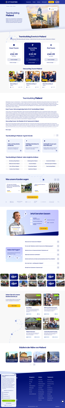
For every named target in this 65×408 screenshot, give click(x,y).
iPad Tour (49, 385)
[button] (8, 405)
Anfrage (30, 381)
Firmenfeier (40, 379)
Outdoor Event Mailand (14, 169)
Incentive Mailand (32, 163)
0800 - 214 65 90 (50, 222)
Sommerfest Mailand (50, 160)
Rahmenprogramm (41, 383)
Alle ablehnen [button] (8, 403)
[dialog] (8, 390)
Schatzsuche (49, 395)
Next (57, 135)
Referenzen (44, 2)
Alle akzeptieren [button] (9, 400)
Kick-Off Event (40, 389)
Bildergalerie (31, 387)
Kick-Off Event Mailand (14, 166)
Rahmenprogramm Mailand (50, 163)
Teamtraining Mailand (50, 166)
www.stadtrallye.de (32, 393)
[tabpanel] (14, 146)
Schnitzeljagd (49, 391)
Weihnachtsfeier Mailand (14, 163)
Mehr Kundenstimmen (32, 197)
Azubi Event (40, 387)
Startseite (31, 379)
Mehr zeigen (8, 129)
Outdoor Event (41, 385)
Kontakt (30, 391)
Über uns (30, 389)
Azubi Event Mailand (32, 169)
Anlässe (38, 2)
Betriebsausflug (41, 391)
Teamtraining (40, 381)
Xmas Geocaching (50, 383)
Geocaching (49, 379)
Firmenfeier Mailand (32, 166)
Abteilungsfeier (41, 393)
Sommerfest (40, 395)
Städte (34, 2)
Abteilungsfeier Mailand (32, 160)
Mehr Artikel (14, 305)
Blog (30, 383)
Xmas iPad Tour (50, 389)
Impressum (57, 406)
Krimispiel (49, 393)
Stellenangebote (32, 385)
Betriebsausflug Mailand (14, 160)
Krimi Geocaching (50, 381)
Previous (54, 135)
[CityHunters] (11, 2)
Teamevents (28, 2)
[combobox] (14, 374)
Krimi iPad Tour (49, 387)
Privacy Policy (4, 388)
